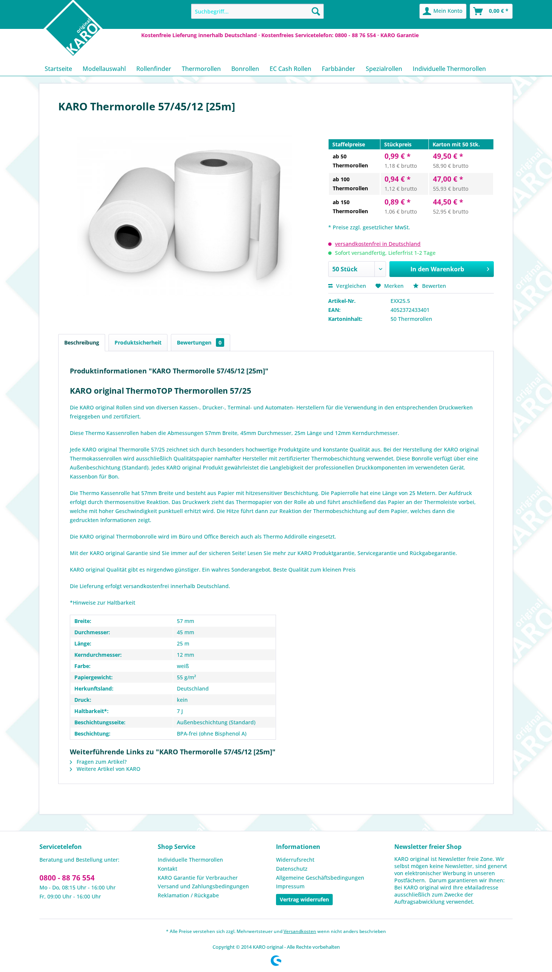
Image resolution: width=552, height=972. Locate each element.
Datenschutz (292, 868)
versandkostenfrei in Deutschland (378, 243)
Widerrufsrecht (295, 859)
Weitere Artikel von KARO (107, 768)
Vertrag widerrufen (304, 899)
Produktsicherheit (138, 342)
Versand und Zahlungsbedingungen (203, 886)
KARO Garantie (399, 35)
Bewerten (433, 285)
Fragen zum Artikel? (101, 761)
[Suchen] (316, 11)
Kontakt (167, 868)
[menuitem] (257, 11)
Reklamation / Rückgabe (188, 895)
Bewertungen (199, 342)
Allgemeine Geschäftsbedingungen (320, 877)
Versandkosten (300, 931)
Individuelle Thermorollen (190, 859)
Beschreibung (81, 342)
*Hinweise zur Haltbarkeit (102, 602)
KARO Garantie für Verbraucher (198, 877)
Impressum (290, 886)
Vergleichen (350, 285)
